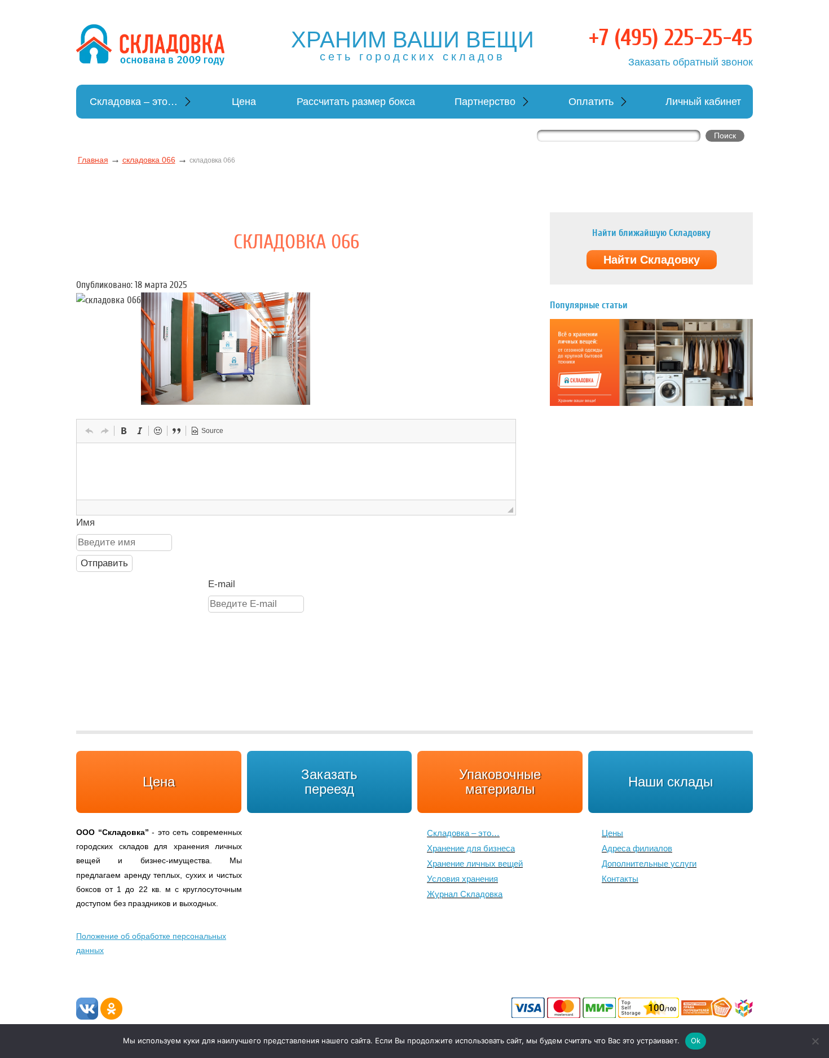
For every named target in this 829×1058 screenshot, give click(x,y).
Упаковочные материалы (500, 782)
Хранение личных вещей (475, 863)
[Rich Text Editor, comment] (296, 471)
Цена (244, 101)
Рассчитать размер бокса (356, 101)
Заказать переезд (329, 782)
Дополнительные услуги (649, 863)
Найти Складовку (651, 259)
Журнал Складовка (464, 894)
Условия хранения (462, 879)
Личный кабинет (703, 101)
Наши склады (670, 781)
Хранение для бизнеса (471, 848)
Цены (612, 833)
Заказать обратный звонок (690, 62)
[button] (89, 430)
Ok (696, 1040)
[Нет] (815, 1041)
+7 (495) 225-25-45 (671, 38)
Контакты (620, 879)
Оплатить (591, 101)
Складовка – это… (134, 101)
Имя (85, 522)
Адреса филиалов (637, 848)
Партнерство (485, 101)
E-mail (221, 584)
